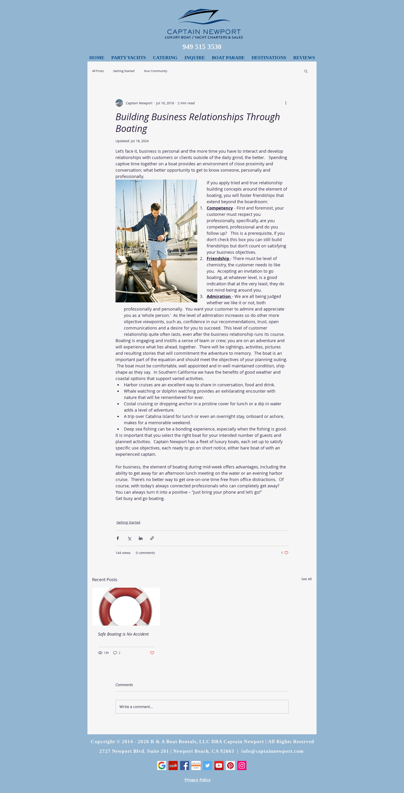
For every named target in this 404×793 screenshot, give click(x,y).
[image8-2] (161, 765)
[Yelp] (173, 765)
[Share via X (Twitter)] (129, 538)
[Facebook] (184, 765)
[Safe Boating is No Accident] (126, 607)
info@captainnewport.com (272, 751)
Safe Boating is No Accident (123, 634)
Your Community (155, 71)
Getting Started (123, 71)
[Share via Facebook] (117, 538)
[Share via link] (152, 538)
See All (306, 579)
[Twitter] (207, 765)
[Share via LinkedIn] (140, 538)
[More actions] (286, 103)
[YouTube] (219, 765)
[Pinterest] (230, 765)
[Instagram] (241, 765)
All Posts (98, 71)
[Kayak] (196, 765)
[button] (269, 57)
